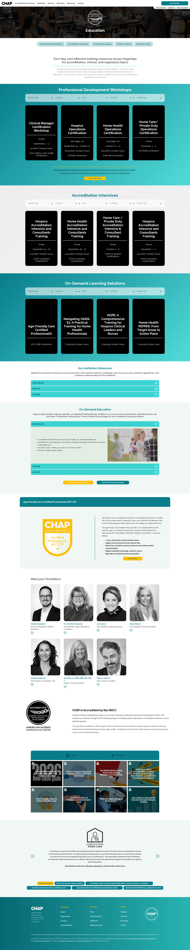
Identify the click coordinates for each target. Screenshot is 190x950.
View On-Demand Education (113, 482)
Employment (65, 916)
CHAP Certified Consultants (42, 941)
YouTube (123, 916)
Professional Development (51, 44)
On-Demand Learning (102, 44)
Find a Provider (95, 916)
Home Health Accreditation (66, 941)
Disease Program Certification (147, 938)
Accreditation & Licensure (25, 3)
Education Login (143, 44)
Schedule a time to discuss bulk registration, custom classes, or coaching (119, 883)
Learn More (132, 558)
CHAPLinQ (171, 8)
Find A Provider (161, 8)
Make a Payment (182, 8)
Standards (41, 3)
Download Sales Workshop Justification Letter (143, 888)
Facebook (124, 921)
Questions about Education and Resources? (49, 888)
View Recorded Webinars (78, 482)
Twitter (123, 925)
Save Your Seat (95, 178)
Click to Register (45, 883)
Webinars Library (124, 44)
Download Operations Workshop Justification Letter (97, 888)
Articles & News (66, 925)
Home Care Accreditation (84, 941)
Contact (81, 3)
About (63, 912)
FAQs (92, 912)
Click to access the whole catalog (69, 883)
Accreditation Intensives (78, 44)
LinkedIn (123, 912)
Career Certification (132, 938)
